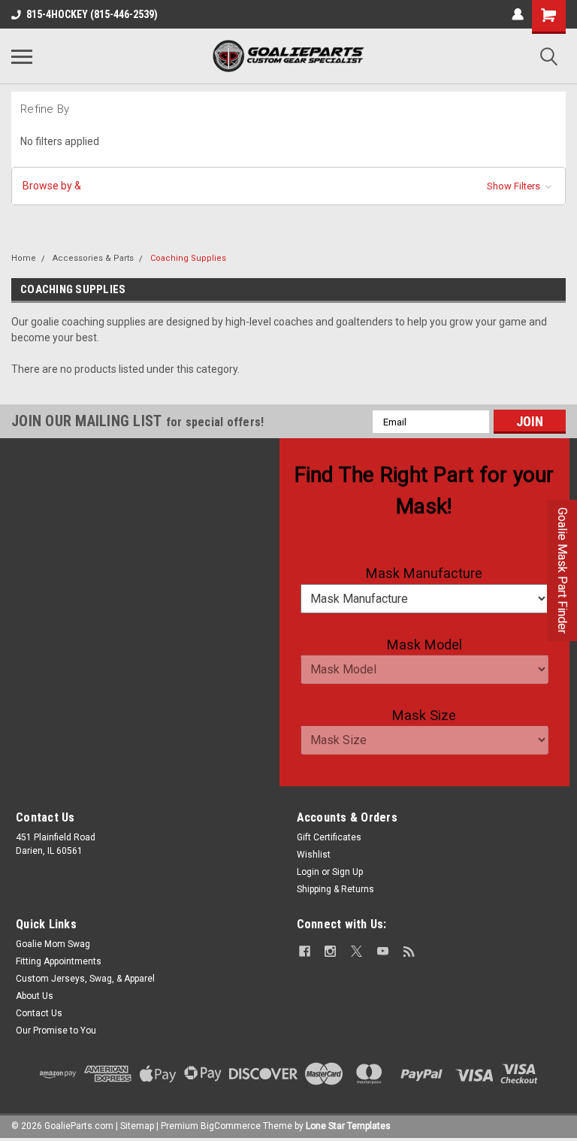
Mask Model (424, 644)
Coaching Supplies (188, 258)
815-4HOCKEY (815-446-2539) (92, 14)
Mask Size (424, 715)
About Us (34, 996)
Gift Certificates (329, 837)
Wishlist (314, 854)
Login (308, 872)
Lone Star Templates (348, 1126)
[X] (356, 951)
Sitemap (137, 1126)
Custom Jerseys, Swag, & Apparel (85, 978)
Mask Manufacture (424, 573)
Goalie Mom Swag (53, 944)
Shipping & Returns (335, 889)
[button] (288, 186)
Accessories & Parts (93, 258)
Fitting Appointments (58, 961)
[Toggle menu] (21, 56)
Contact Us (39, 1013)
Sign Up (347, 872)
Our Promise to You (56, 1030)
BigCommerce (231, 1126)
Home (23, 258)
